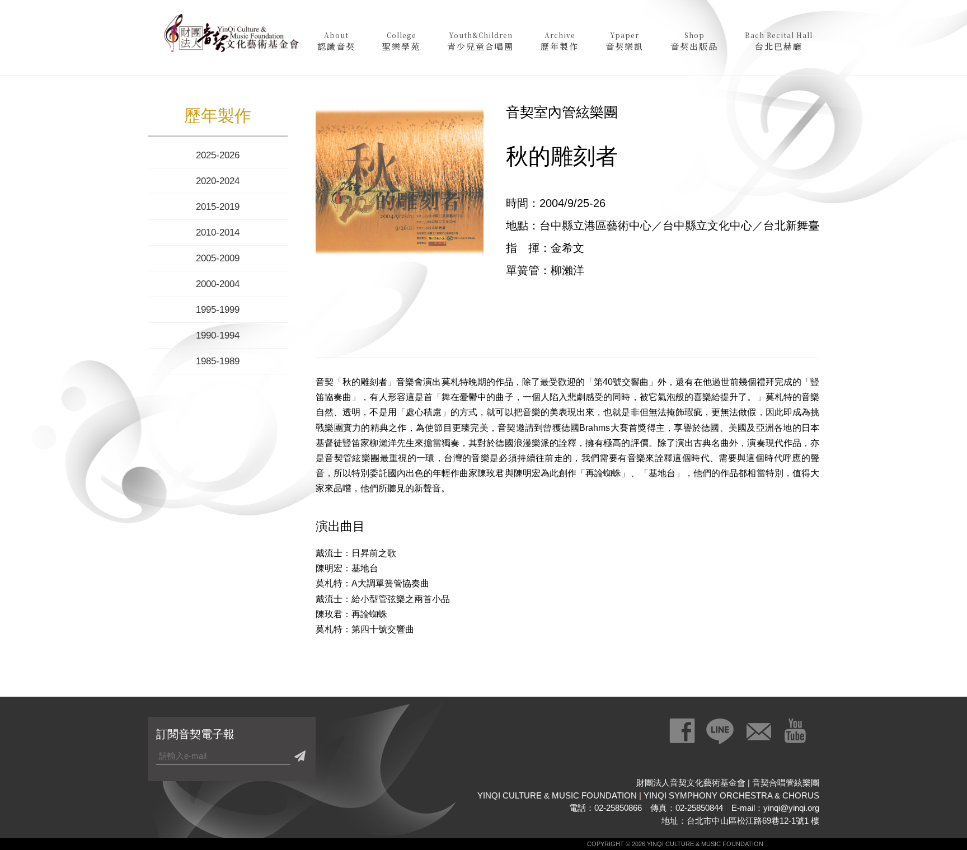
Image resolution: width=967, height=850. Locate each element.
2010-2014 (218, 232)
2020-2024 (218, 181)
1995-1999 (218, 309)
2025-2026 (218, 155)
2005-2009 (218, 258)
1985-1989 (218, 361)
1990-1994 (218, 335)
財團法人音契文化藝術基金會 (232, 36)
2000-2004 (218, 284)
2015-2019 (218, 206)
